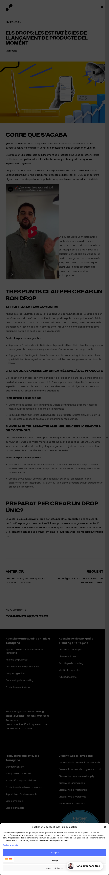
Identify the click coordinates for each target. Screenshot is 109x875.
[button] (104, 827)
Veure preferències (54, 868)
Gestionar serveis (10, 845)
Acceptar (54, 852)
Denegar (54, 860)
